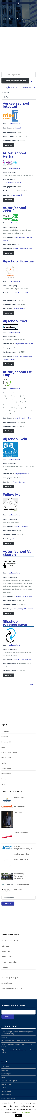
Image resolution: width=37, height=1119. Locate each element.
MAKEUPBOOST (7, 957)
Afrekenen (5, 731)
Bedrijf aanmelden (8, 779)
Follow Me (12, 495)
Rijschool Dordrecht (19, 482)
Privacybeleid (6, 774)
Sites (3, 784)
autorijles (16, 249)
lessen (15, 609)
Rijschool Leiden (18, 539)
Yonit (3, 972)
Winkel (3, 763)
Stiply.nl (4, 1037)
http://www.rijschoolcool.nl (24, 344)
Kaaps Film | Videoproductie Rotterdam (20, 876)
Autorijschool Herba (14, 154)
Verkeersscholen (14, 124)
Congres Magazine (9, 962)
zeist (30, 249)
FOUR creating (7, 951)
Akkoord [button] (18, 1116)
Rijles (25, 609)
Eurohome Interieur (22, 854)
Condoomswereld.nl (9, 941)
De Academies (19, 798)
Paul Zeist (18, 812)
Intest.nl (18, 128)
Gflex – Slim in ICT (21, 859)
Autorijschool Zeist (14, 209)
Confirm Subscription (9, 752)
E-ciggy (4, 967)
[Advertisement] (18, 46)
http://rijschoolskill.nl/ (22, 474)
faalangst (16, 308)
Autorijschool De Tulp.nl (23, 418)
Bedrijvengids (6, 742)
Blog (3, 747)
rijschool (30, 609)
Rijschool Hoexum (18, 261)
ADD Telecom (6, 983)
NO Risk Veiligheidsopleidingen (23, 848)
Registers (9, 87)
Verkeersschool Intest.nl (16, 105)
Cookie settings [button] (24, 1112)
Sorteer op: (5, 92)
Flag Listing (8, 145)
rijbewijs (23, 308)
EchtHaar (5, 946)
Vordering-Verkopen (9, 978)
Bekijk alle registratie (25, 87)
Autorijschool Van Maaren (18, 553)
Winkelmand (6, 768)
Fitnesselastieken (21, 832)
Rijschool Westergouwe (15, 623)
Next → (33, 684)
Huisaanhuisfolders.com (11, 988)
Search (8, 903)
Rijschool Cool (15, 321)
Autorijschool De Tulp (17, 373)
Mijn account (6, 758)
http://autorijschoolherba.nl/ (12, 183)
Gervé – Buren (19, 806)
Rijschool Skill (15, 439)
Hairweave (18, 890)
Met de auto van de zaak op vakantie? (15, 1041)
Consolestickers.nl (21, 884)
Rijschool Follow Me (21, 526)
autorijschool (17, 195)
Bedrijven (4, 737)
